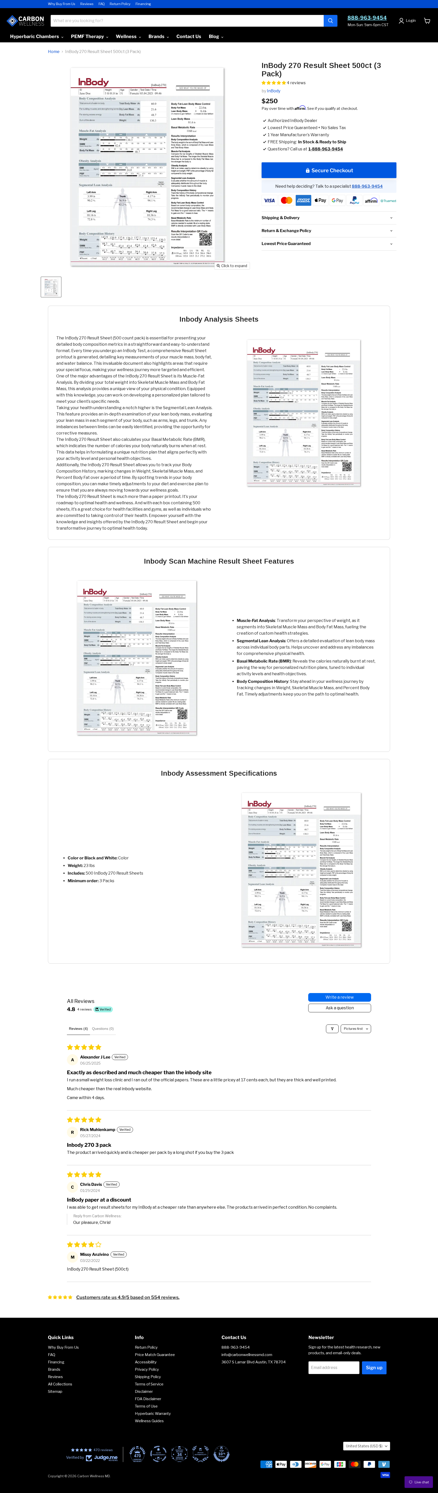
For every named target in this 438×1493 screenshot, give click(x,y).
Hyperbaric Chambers (35, 36)
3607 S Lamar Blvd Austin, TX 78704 (254, 1362)
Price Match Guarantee (155, 1354)
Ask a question (340, 1007)
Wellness (127, 36)
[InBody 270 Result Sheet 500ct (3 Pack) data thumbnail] (51, 287)
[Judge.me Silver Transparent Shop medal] (158, 1454)
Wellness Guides (149, 1421)
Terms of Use (146, 1406)
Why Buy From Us (61, 4)
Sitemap (55, 1391)
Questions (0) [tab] (103, 1029)
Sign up (374, 1367)
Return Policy (120, 4)
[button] (274, 82)
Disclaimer (144, 1391)
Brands (157, 36)
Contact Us (188, 36)
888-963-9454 (367, 18)
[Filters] (332, 1029)
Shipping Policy (148, 1377)
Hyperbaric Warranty (153, 1413)
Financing (143, 4)
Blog (214, 36)
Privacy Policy (147, 1369)
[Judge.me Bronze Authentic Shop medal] (200, 1454)
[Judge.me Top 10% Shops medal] (221, 1454)
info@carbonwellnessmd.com (247, 1354)
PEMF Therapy (88, 36)
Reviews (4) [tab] (78, 1029)
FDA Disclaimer (148, 1399)
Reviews (87, 4)
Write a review (339, 997)
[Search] (330, 21)
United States (364, 1446)
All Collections (60, 1384)
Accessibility (146, 1362)
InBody (273, 91)
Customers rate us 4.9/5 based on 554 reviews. (127, 1297)
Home (54, 51)
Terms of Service (149, 1384)
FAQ (102, 4)
